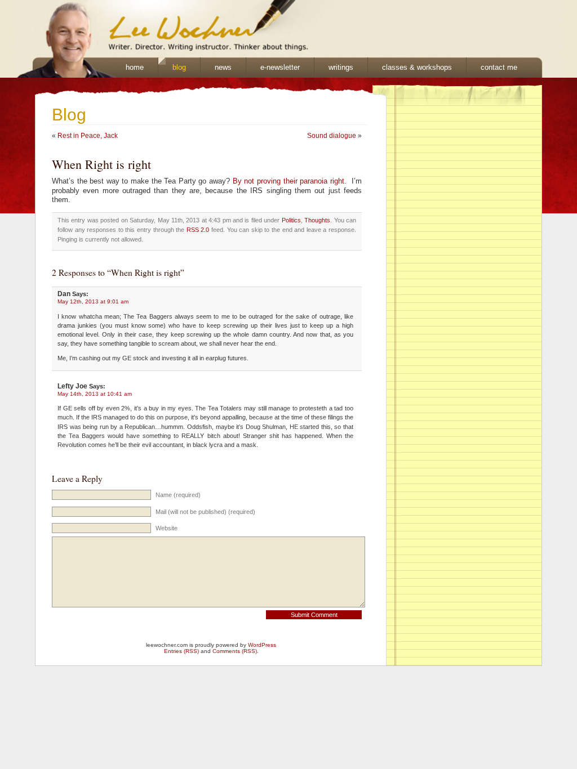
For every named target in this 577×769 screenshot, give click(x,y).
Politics (291, 220)
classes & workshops (417, 67)
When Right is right (101, 164)
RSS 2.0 (198, 229)
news (223, 67)
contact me (499, 67)
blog (179, 67)
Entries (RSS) (181, 651)
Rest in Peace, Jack (87, 136)
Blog (69, 114)
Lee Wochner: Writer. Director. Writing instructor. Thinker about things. (157, 28)
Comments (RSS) (234, 651)
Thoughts (317, 220)
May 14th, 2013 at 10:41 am (94, 394)
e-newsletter (280, 67)
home (135, 67)
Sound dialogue (331, 136)
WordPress (262, 645)
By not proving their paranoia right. (290, 181)
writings (341, 67)
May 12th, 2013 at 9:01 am (92, 301)
